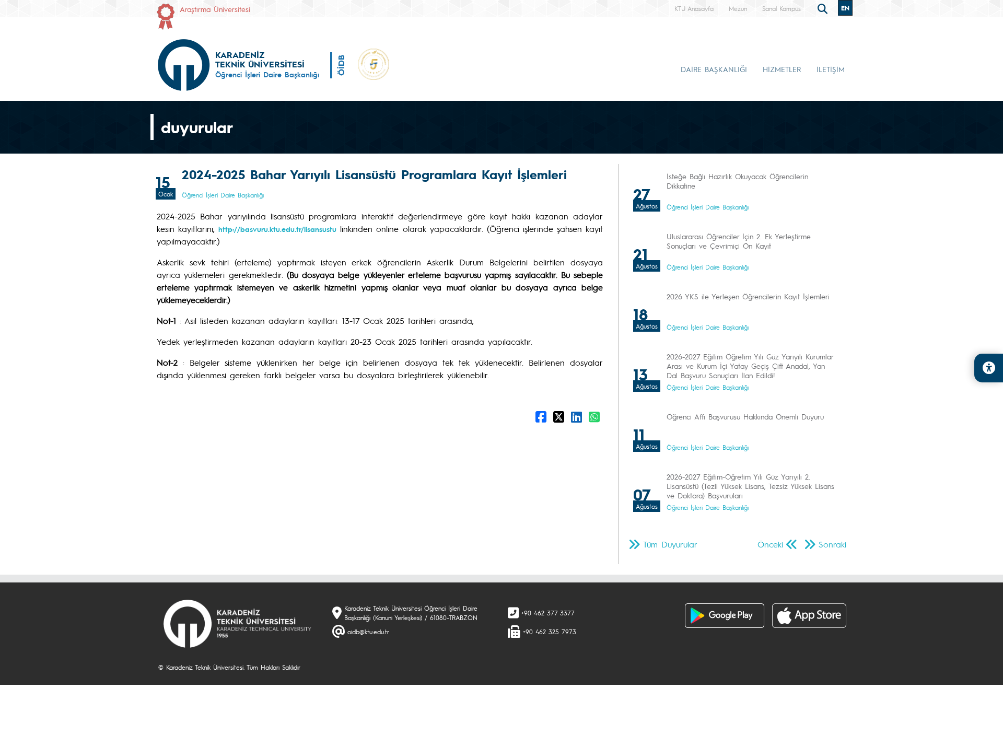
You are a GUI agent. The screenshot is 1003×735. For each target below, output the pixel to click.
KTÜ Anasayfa (694, 8)
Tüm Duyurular (670, 544)
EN (845, 8)
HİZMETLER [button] (782, 69)
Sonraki (832, 544)
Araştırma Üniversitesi (215, 9)
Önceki (770, 544)
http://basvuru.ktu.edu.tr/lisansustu (277, 229)
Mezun (738, 8)
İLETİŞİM (831, 69)
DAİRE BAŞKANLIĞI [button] (714, 69)
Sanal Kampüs (781, 8)
